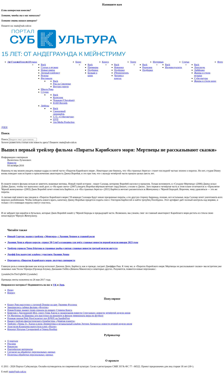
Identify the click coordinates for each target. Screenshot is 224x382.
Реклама (11, 343)
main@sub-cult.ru (17, 371)
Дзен (61, 285)
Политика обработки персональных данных (30, 354)
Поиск (4, 139)
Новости (11, 162)
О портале (12, 341)
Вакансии (12, 346)
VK (55, 285)
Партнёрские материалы (20, 349)
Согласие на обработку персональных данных (31, 352)
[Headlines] (63, 56)
